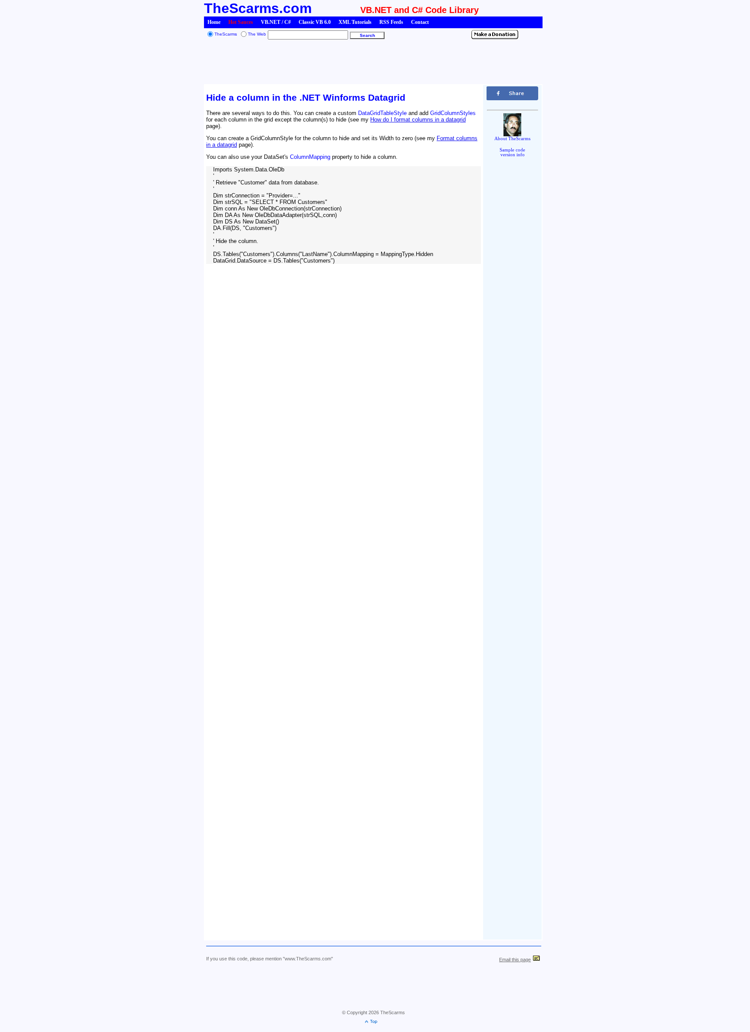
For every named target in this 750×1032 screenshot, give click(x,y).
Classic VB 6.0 (315, 22)
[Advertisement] (373, 62)
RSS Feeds (391, 22)
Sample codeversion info (512, 152)
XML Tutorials (355, 22)
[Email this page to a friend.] (536, 959)
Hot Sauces (240, 22)
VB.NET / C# (276, 22)
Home (213, 22)
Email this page (515, 959)
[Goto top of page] (373, 1022)
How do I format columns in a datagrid (418, 119)
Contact (420, 22)
